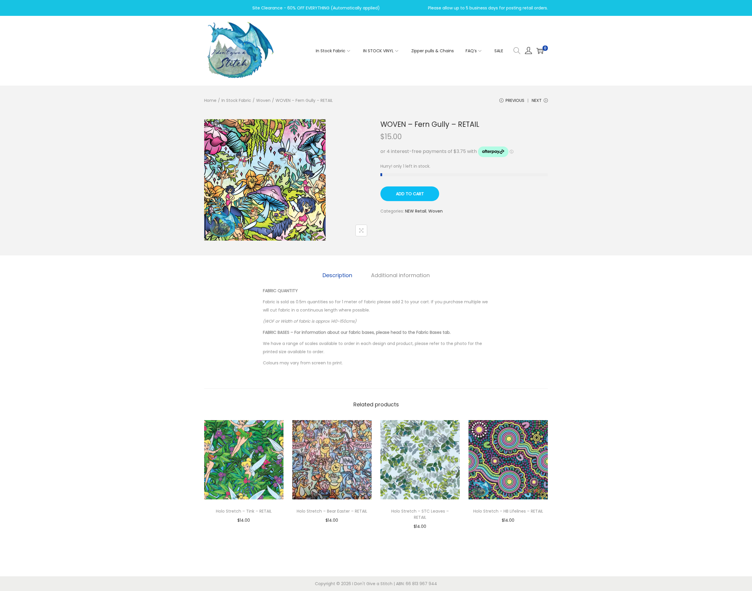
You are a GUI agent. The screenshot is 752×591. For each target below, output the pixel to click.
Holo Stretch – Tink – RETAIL (244, 511)
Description (337, 275)
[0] (539, 50)
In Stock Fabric (236, 100)
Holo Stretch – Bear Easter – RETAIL (332, 511)
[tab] (337, 275)
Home (210, 100)
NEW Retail (415, 211)
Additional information (400, 275)
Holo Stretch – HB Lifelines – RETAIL (508, 511)
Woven (263, 100)
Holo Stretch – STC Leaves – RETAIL (420, 514)
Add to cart (410, 194)
